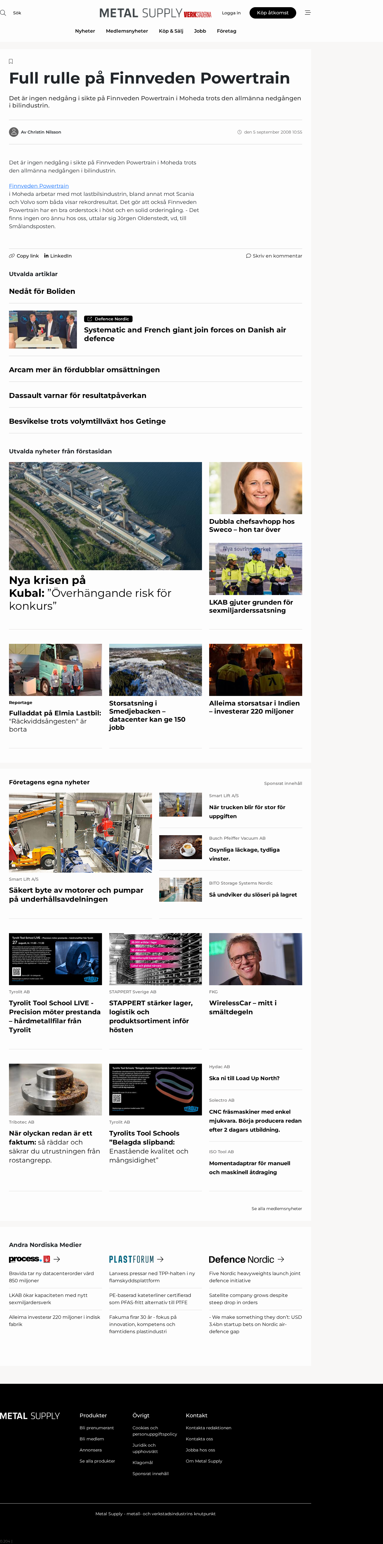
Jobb (200, 31)
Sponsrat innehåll (151, 1473)
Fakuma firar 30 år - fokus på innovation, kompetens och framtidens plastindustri (143, 1324)
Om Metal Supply (204, 1461)
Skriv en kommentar (277, 256)
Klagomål (143, 1462)
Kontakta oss (199, 1439)
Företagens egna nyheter (49, 782)
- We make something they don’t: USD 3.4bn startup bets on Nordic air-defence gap (255, 1324)
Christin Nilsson (44, 132)
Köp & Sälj (171, 31)
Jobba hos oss (200, 1450)
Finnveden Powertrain (39, 186)
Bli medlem (92, 1439)
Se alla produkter (97, 1461)
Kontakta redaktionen (208, 1428)
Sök (17, 13)
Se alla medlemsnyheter (277, 1208)
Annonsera (91, 1450)
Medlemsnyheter (127, 31)
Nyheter (85, 31)
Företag (226, 31)
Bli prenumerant (97, 1428)
